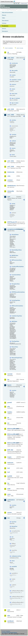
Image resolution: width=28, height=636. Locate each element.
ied (8, 423)
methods (14, 140)
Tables (3, 17)
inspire (9, 457)
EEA (8, 1)
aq (8, 52)
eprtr (8, 196)
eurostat (9, 374)
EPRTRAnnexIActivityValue (14, 292)
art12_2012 (10, 57)
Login (16, 3)
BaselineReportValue (14, 250)
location (14, 75)
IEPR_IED (10, 450)
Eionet (8, 9)
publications (11, 499)
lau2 (8, 472)
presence (14, 84)
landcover (10, 462)
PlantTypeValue (14, 341)
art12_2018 (10, 109)
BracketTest (14, 526)
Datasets (4, 15)
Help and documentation (7, 12)
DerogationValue (14, 283)
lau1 (8, 468)
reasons (13, 148)
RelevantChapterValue (14, 357)
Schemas (4, 23)
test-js (13, 560)
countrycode (14, 63)
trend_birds (14, 93)
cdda (8, 176)
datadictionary (11, 185)
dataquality (10, 191)
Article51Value (14, 234)
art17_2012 (10, 161)
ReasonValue (14, 346)
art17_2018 (10, 166)
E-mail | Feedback (6, 631)
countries (14, 134)
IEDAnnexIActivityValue (14, 305)
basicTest (14, 521)
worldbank (10, 621)
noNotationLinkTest (14, 556)
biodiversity (10, 172)
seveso (9, 512)
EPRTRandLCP (11, 222)
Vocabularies (5, 26)
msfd (8, 488)
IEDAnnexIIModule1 (11, 428)
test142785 (14, 566)
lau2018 (9, 476)
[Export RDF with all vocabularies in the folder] (24, 59)
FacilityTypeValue (14, 300)
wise (8, 615)
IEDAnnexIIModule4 (11, 443)
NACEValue (14, 321)
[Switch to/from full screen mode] (19, 3)
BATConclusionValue (14, 260)
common (10, 180)
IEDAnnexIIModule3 (11, 434)
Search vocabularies (9, 48)
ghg (8, 406)
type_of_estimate (14, 98)
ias (8, 417)
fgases (9, 385)
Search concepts (20, 48)
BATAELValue (14, 255)
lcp (8, 483)
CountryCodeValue (14, 274)
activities (14, 120)
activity (13, 203)
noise (9, 494)
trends (13, 154)
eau (12, 536)
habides (9, 412)
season (13, 89)
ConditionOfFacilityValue (14, 266)
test (8, 518)
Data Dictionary (13, 9)
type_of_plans (14, 102)
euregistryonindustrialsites (11, 229)
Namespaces (5, 31)
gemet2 (9, 402)
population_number (14, 79)
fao (8, 379)
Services (4, 28)
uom (8, 610)
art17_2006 (10, 114)
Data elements (5, 20)
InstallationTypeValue (14, 315)
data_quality (14, 70)
